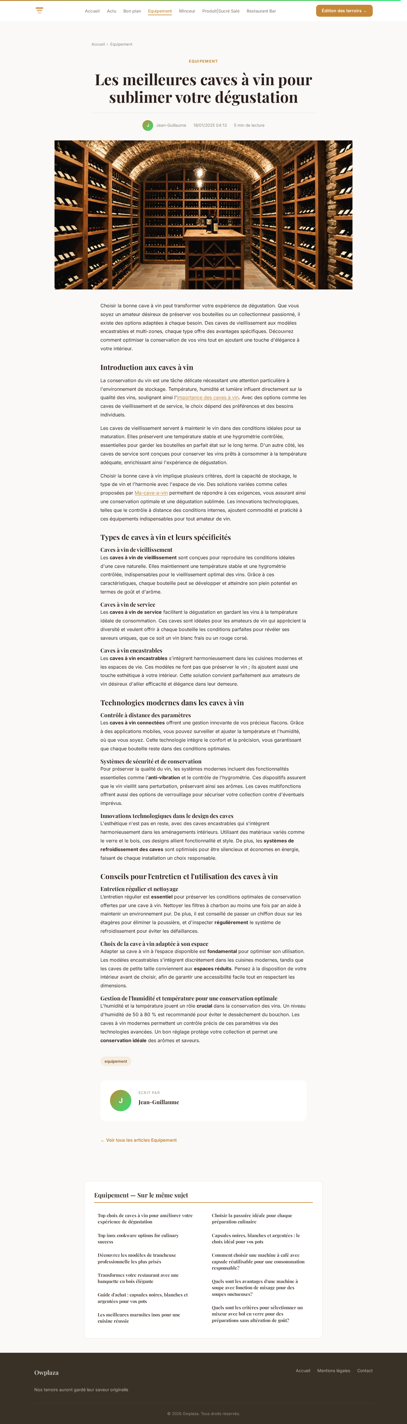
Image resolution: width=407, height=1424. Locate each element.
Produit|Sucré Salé (221, 10)
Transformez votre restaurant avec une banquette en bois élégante (138, 1278)
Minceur (187, 10)
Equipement (160, 10)
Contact (365, 1370)
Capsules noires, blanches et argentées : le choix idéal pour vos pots (256, 1238)
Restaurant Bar (261, 10)
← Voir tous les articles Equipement (138, 1140)
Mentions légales (333, 1370)
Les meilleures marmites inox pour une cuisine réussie (139, 1318)
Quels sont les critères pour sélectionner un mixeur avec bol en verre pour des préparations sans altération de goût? (257, 1313)
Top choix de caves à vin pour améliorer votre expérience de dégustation (145, 1218)
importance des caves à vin (208, 397)
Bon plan (132, 10)
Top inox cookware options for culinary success (138, 1238)
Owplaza (46, 1372)
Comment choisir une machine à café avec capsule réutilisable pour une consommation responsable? (258, 1261)
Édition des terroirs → (344, 10)
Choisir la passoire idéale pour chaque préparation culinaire (252, 1218)
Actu (111, 10)
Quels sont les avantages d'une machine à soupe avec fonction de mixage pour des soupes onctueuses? (255, 1287)
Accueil (92, 10)
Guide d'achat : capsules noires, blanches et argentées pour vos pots (143, 1298)
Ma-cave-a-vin (151, 493)
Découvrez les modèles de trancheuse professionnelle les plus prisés (137, 1258)
